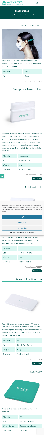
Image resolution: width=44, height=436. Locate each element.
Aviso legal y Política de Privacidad (26, 232)
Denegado (22, 222)
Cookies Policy (12, 232)
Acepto (22, 217)
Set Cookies (22, 228)
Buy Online (37, 179)
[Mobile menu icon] (41, 3)
